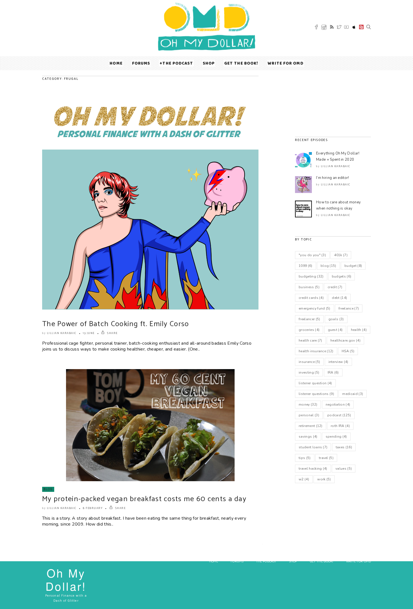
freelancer (309, 319)
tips (305, 458)
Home (116, 63)
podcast (339, 415)
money (308, 404)
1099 (305, 265)
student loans (313, 447)
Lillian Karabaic (61, 333)
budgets (341, 276)
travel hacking (313, 468)
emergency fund (314, 308)
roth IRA (340, 426)
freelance (349, 308)
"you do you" (312, 255)
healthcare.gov (345, 340)
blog (328, 265)
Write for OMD (285, 63)
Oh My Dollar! (66, 579)
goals (336, 319)
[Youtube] (346, 28)
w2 (304, 479)
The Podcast (177, 63)
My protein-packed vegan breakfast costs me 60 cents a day (144, 499)
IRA (333, 372)
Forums (141, 63)
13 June (89, 333)
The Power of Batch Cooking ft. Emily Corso (115, 324)
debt (339, 298)
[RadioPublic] (361, 28)
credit (335, 287)
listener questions (316, 394)
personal (309, 415)
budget (353, 265)
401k (341, 255)
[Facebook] (316, 28)
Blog (48, 489)
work (324, 479)
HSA (348, 351)
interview (338, 362)
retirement (311, 426)
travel (326, 458)
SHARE (112, 333)
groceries (309, 330)
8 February (93, 508)
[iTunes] (354, 28)
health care (310, 340)
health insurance (316, 351)
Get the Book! (241, 63)
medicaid (352, 394)
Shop (209, 63)
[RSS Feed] (332, 28)
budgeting (311, 276)
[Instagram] (323, 28)
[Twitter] (339, 28)
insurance (309, 362)
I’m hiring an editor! (332, 177)
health (359, 330)
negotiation (338, 404)
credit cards (311, 298)
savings (308, 436)
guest (335, 330)
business (309, 287)
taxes (344, 447)
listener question (315, 383)
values (343, 468)
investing (309, 372)
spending (336, 436)
